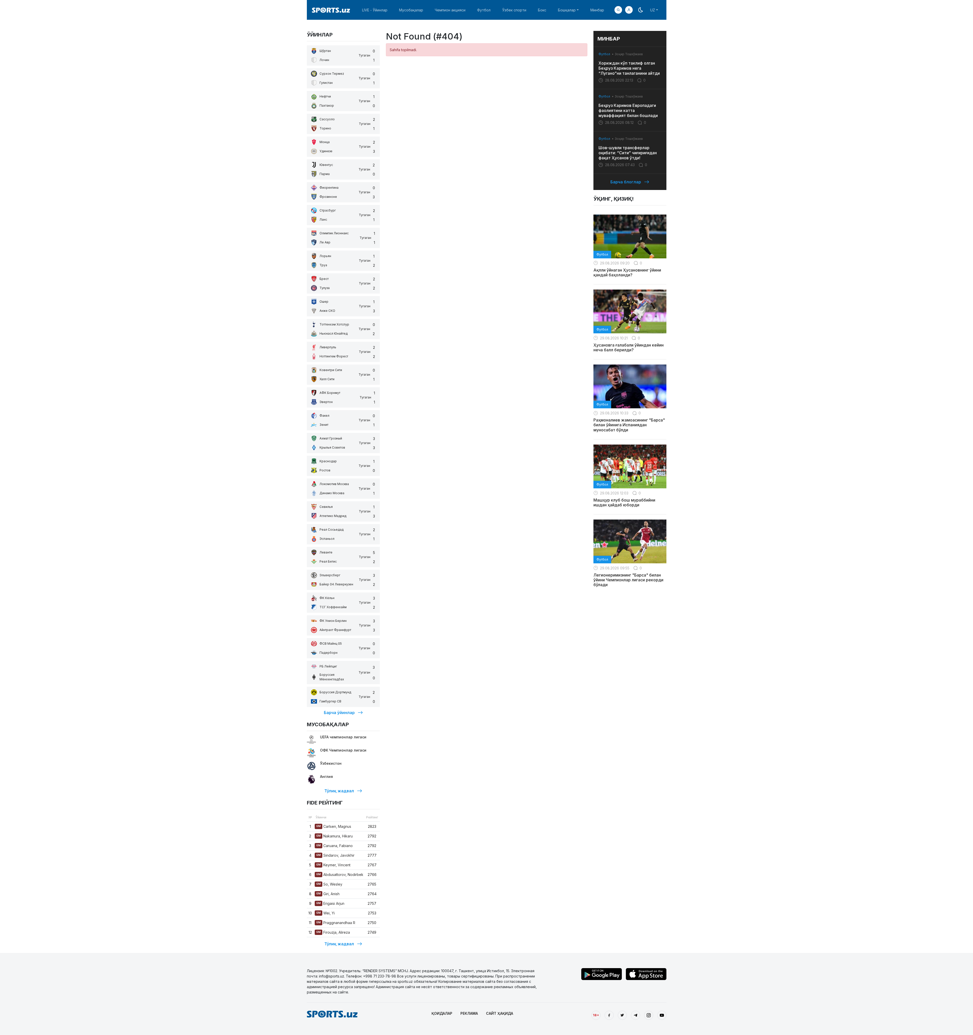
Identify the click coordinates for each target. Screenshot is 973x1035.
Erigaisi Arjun (330, 903)
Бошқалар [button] (567, 10)
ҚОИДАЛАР (442, 1013)
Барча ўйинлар (339, 712)
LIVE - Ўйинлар (374, 10)
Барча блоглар (625, 181)
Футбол (484, 10)
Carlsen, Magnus (333, 826)
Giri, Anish (328, 894)
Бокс (542, 10)
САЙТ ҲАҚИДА (499, 1013)
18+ (596, 1015)
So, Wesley (329, 884)
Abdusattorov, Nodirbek (339, 874)
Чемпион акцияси (450, 10)
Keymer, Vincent (333, 865)
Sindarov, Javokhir (335, 855)
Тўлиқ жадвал (339, 790)
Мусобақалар (411, 10)
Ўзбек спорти (514, 10)
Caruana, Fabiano (334, 846)
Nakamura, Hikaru (334, 836)
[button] (629, 10)
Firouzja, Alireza (333, 932)
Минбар (597, 10)
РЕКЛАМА (469, 1013)
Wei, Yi (325, 913)
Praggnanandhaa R (335, 923)
